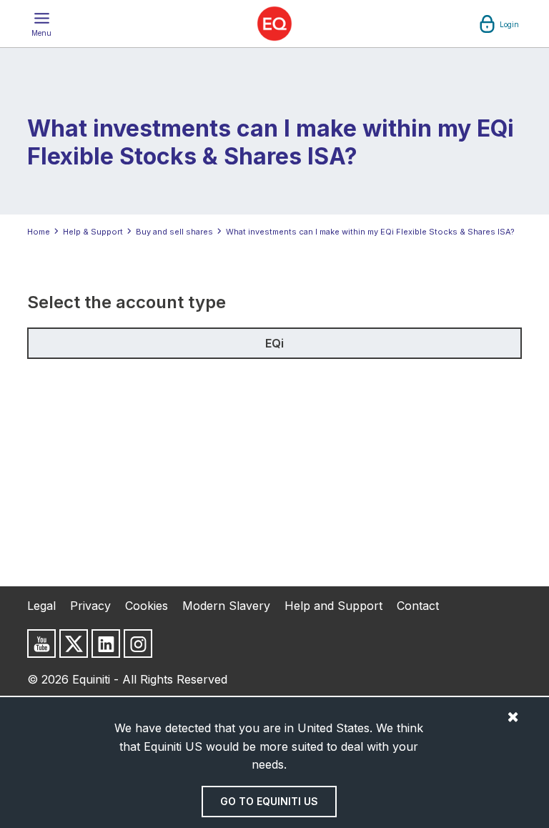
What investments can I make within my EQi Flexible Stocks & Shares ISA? (370, 232)
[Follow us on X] (73, 643)
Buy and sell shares (174, 232)
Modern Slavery (226, 605)
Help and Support (333, 605)
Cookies (146, 605)
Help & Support (93, 232)
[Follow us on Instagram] (138, 643)
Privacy (90, 605)
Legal (41, 605)
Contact (418, 605)
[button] (41, 24)
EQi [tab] (274, 343)
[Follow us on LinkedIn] (106, 643)
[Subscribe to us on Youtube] (41, 643)
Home (38, 232)
